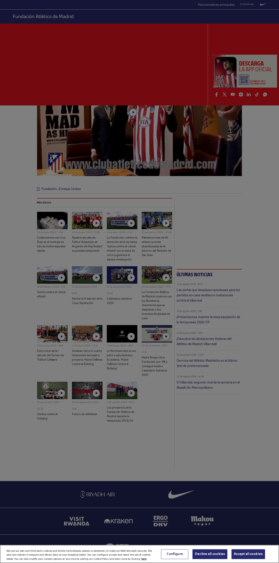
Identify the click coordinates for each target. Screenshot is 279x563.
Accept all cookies (248, 553)
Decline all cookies (210, 553)
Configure (175, 553)
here (143, 559)
